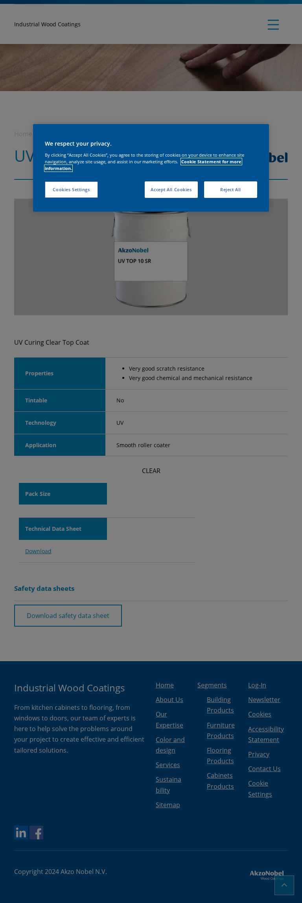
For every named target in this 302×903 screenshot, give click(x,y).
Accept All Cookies (171, 189)
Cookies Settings (71, 189)
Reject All (230, 189)
